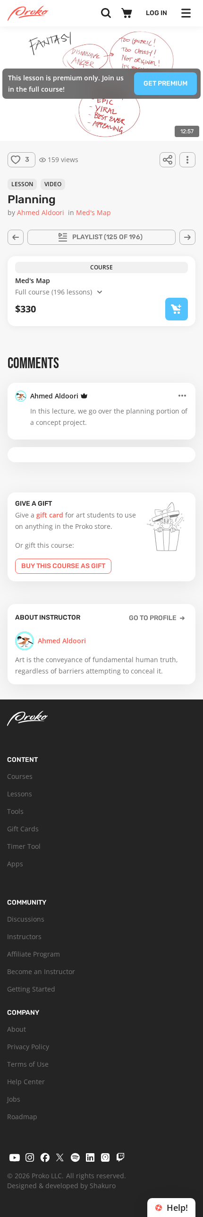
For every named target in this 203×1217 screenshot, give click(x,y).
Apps (15, 863)
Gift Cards (23, 828)
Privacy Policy (28, 1046)
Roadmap (22, 1116)
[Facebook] (45, 1157)
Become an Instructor (41, 971)
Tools (15, 811)
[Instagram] (29, 1157)
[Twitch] (120, 1157)
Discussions (25, 919)
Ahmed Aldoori (54, 395)
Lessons (19, 793)
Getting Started (31, 988)
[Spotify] (75, 1157)
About (16, 1029)
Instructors (24, 936)
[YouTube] (14, 1157)
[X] (60, 1157)
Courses (20, 776)
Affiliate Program (33, 953)
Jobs (13, 1099)
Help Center (26, 1081)
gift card (49, 514)
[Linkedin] (90, 1157)
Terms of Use (28, 1064)
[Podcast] (105, 1157)
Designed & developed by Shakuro (61, 1185)
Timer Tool (24, 846)
